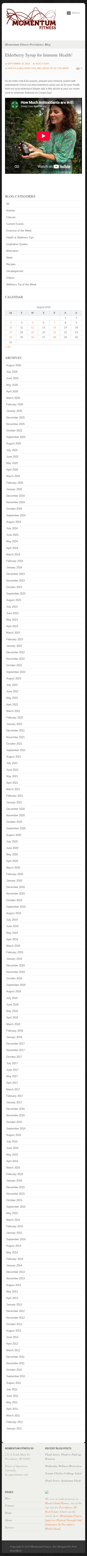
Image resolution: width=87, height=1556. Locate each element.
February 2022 (14, 717)
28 (54, 337)
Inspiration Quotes (17, 244)
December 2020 (15, 808)
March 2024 (13, 554)
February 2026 (14, 404)
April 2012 (12, 1343)
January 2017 (14, 1102)
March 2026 (13, 397)
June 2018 (12, 1004)
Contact (9, 1505)
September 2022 (15, 671)
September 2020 (15, 828)
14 (54, 327)
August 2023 (13, 600)
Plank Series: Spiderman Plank (63, 1480)
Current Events (15, 223)
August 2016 (13, 1135)
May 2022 (12, 697)
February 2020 (14, 874)
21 (54, 332)
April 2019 (12, 939)
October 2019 (14, 900)
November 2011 (15, 1363)
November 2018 (15, 971)
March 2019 (13, 945)
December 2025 (15, 417)
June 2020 (12, 848)
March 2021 (13, 789)
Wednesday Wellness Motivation (63, 1466)
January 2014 (14, 1265)
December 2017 (15, 1043)
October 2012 (14, 1324)
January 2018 (14, 1037)
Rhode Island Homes (57, 1503)
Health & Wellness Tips (21, 68)
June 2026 (12, 378)
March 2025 (13, 476)
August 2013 (13, 1285)
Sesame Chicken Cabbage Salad (63, 1473)
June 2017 (12, 1069)
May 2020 (12, 854)
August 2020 (13, 835)
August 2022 (13, 678)
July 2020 (12, 841)
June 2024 (12, 534)
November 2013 (15, 1278)
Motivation (12, 250)
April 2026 (12, 391)
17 (10, 332)
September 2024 (15, 515)
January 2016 (14, 1180)
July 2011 (11, 1389)
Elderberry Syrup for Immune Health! (38, 55)
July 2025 (12, 450)
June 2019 (12, 926)
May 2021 (12, 776)
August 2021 (13, 756)
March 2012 (13, 1350)
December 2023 (15, 573)
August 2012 (13, 1330)
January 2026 (14, 410)
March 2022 (13, 711)
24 (10, 337)
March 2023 (13, 632)
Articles (10, 210)
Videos (10, 277)
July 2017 (12, 1063)
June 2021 (12, 769)
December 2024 (15, 495)
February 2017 (14, 1095)
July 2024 (12, 528)
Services (9, 1527)
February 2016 (14, 1174)
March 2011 (13, 1415)
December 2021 (15, 730)
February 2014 (14, 1258)
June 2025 (12, 456)
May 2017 (12, 1076)
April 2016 (12, 1161)
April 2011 (12, 1408)
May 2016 (12, 1154)
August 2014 (13, 1245)
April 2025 (12, 469)
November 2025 (15, 424)
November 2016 (15, 1115)
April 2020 (12, 860)
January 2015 (14, 1232)
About (8, 1520)
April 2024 (12, 548)
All (7, 203)
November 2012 (15, 1317)
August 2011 (13, 1382)
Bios (7, 1498)
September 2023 (15, 593)
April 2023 (12, 626)
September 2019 (15, 906)
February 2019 (14, 952)
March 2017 (13, 1089)
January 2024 (14, 567)
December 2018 (15, 965)
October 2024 (14, 508)
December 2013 (15, 1271)
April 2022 (12, 704)
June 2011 (12, 1395)
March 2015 (13, 1219)
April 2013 (12, 1298)
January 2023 (14, 645)
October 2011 (14, 1369)
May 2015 (12, 1213)
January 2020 (14, 880)
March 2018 (13, 1024)
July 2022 (12, 684)
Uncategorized (14, 271)
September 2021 (15, 750)
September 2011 (15, 1376)
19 (32, 332)
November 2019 (15, 893)
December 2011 (15, 1356)
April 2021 (12, 782)
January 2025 (14, 489)
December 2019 (15, 887)
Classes (11, 217)
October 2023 (14, 587)
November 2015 (15, 1193)
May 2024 (12, 541)
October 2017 (14, 1056)
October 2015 (14, 1200)
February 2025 (14, 482)
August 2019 (13, 913)
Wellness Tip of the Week (53, 68)
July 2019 (12, 919)
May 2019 (12, 932)
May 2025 (12, 463)
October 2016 (14, 1122)
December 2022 (15, 652)
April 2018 (12, 1017)
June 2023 (12, 613)
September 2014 (15, 1239)
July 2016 (12, 1141)
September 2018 (15, 984)
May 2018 (12, 1011)
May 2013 (12, 1291)
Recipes (11, 264)
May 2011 (12, 1402)
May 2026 (12, 384)
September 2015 (15, 1206)
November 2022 (15, 658)
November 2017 (15, 1050)
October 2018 (14, 978)
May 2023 (12, 619)
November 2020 (15, 815)
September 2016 (15, 1128)
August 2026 (13, 365)
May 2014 (12, 1252)
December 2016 (15, 1108)
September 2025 (15, 437)
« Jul (7, 346)
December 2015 (15, 1187)
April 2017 (12, 1082)
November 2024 (15, 502)
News (9, 257)
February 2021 (14, 795)
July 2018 (12, 998)
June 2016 (12, 1147)
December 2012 (15, 1311)
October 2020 (14, 821)
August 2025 (13, 443)
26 (32, 337)
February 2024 (14, 560)
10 (10, 327)
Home (8, 1513)
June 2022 (12, 691)
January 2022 (14, 724)
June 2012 (12, 1337)
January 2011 (14, 1428)
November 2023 (15, 580)
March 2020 (13, 867)
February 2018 (14, 1030)
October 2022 (14, 665)
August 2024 (13, 521)
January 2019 (14, 958)
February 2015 (14, 1226)
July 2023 (12, 606)
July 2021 (12, 763)
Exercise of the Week (19, 230)
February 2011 (14, 1422)
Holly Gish (42, 63)
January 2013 (14, 1304)
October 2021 (14, 743)
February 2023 (14, 639)
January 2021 (14, 802)
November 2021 (15, 737)
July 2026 (12, 371)
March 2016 (13, 1167)
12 (32, 327)
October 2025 (14, 430)
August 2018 (13, 991)
